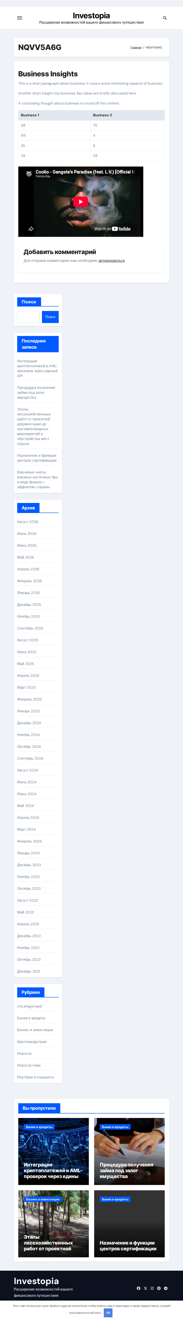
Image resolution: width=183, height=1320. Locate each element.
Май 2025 (25, 663)
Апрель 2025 (28, 675)
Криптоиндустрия (32, 1041)
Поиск (29, 301)
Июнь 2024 (26, 794)
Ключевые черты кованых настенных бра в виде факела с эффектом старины (37, 479)
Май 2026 (25, 557)
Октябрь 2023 (29, 888)
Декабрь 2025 (29, 604)
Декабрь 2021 (28, 971)
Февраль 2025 (29, 699)
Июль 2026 (26, 533)
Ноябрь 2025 (28, 616)
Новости (24, 1053)
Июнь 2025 (26, 652)
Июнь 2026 (26, 545)
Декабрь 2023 (29, 865)
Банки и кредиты (31, 1018)
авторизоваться (111, 260)
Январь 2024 (28, 853)
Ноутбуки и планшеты (35, 1077)
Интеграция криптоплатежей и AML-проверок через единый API (37, 368)
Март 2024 (26, 829)
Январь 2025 (28, 711)
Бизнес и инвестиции (35, 1030)
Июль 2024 (26, 782)
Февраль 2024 (29, 841)
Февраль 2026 (29, 581)
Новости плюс (29, 1065)
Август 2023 (27, 900)
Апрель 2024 (28, 817)
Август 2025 (27, 640)
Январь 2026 (28, 592)
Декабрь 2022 (29, 936)
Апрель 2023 (28, 924)
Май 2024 (25, 805)
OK (108, 1313)
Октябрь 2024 (29, 746)
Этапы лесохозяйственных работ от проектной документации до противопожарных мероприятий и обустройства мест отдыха (34, 426)
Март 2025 (26, 687)
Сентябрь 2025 (30, 628)
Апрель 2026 (28, 569)
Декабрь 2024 (29, 723)
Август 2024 (27, 770)
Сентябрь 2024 (30, 758)
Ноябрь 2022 (28, 947)
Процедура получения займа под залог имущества (36, 392)
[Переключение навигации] (19, 18)
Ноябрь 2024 (28, 734)
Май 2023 (25, 912)
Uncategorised (29, 1006)
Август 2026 (27, 521)
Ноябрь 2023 (28, 876)
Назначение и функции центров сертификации (36, 458)
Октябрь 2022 (29, 959)
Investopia (91, 15)
